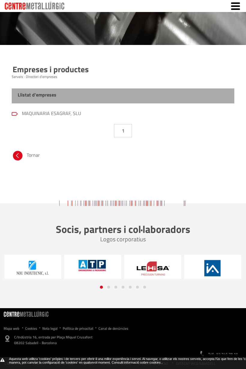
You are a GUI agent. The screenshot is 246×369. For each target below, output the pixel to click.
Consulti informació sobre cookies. (137, 362)
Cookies (31, 328)
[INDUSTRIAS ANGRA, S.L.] (195, 268)
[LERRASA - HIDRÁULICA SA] (135, 268)
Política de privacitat (78, 328)
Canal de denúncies (113, 328)
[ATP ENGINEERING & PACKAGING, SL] (75, 265)
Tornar (33, 155)
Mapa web (11, 328)
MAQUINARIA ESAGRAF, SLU (51, 113)
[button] (101, 287)
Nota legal (50, 328)
